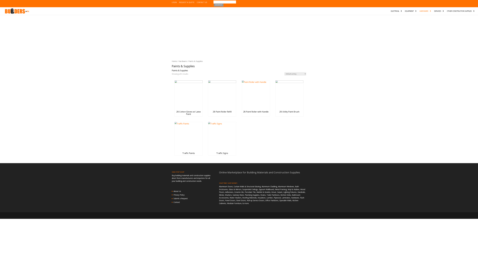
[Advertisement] (239, 33)
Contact (177, 202)
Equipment (409, 11)
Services (437, 11)
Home (174, 61)
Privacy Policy (179, 195)
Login (174, 3)
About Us (177, 191)
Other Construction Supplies (459, 11)
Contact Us (202, 3)
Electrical (395, 11)
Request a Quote (186, 3)
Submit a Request (181, 198)
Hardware (423, 11)
